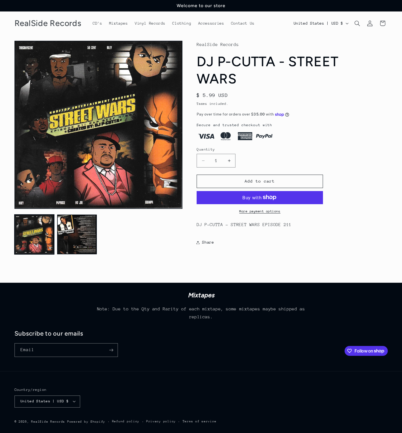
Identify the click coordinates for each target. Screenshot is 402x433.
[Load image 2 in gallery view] (77, 235)
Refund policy (126, 421)
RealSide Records (48, 421)
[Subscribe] (111, 350)
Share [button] (208, 242)
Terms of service (200, 421)
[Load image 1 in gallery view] (34, 235)
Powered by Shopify (86, 421)
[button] (357, 23)
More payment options (260, 211)
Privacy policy (161, 421)
